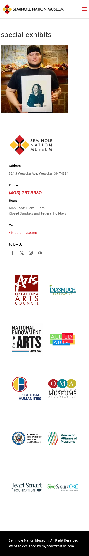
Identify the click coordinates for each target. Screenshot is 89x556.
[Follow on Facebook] (12, 252)
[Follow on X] (21, 252)
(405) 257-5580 (25, 192)
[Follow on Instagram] (30, 252)
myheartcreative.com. (58, 546)
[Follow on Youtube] (40, 252)
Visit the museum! (23, 232)
